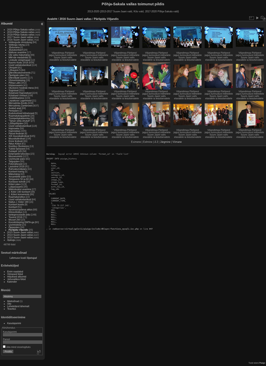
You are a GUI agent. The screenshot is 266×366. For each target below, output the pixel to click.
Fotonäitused (15, 164)
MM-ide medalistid (18, 57)
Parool (6, 339)
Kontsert (13, 207)
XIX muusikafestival (19, 136)
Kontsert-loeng (16, 171)
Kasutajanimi (14, 323)
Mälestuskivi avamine (20, 189)
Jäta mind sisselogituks (18, 347)
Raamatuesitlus (17, 197)
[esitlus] (257, 17)
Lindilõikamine (16, 98)
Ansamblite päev (17, 176)
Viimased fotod (15, 274)
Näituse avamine (17, 52)
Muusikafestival (17, 138)
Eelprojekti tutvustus (19, 153)
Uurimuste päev (17, 159)
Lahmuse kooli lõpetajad (23, 257)
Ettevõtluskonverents (20, 72)
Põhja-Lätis (15, 83)
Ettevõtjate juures (18, 77)
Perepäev (14, 110)
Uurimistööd (15, 224)
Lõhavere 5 (15, 70)
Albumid (6, 23)
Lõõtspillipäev (16, 123)
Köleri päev (15, 184)
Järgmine (165, 141)
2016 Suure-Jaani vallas (20, 39)
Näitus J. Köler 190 (19, 202)
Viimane (177, 141)
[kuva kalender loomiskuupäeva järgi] (263, 17)
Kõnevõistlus (15, 212)
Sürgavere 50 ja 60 (19, 179)
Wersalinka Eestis (18, 103)
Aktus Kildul (15, 143)
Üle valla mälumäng (19, 55)
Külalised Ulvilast (18, 95)
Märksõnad (13, 301)
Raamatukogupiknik (19, 115)
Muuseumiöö (15, 156)
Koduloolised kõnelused (21, 113)
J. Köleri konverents (19, 194)
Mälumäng (14, 174)
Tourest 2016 (15, 217)
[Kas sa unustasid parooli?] (38, 352)
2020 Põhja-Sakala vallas (20, 29)
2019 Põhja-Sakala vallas (20, 32)
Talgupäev (14, 161)
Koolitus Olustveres (19, 146)
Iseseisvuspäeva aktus (21, 209)
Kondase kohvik (17, 181)
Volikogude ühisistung (20, 42)
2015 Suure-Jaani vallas (20, 232)
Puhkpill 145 (15, 151)
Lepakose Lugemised (20, 100)
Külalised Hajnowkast (20, 93)
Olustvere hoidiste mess (21, 88)
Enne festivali (16, 141)
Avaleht (52, 18)
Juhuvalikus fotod (16, 279)
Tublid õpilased (17, 148)
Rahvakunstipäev (18, 169)
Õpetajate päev (17, 75)
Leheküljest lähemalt (18, 306)
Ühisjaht (13, 67)
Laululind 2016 (17, 166)
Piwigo (262, 363)
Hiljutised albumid (16, 276)
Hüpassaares (16, 85)
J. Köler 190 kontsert (19, 192)
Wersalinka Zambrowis (21, 105)
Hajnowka (14, 128)
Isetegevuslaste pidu (19, 214)
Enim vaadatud (15, 271)
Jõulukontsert (16, 50)
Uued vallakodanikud (20, 65)
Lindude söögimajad (19, 60)
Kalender (12, 281)
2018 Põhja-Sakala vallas (20, 34)
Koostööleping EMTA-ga (21, 222)
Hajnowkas (14, 131)
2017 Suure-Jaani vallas (20, 37)
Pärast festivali (16, 133)
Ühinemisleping (17, 80)
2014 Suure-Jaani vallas (20, 235)
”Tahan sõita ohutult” (19, 121)
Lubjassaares (16, 186)
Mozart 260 (14, 219)
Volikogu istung (17, 44)
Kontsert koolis (16, 204)
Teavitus (11, 309)
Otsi (9, 303)
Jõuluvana (14, 47)
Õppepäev (14, 227)
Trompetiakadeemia (19, 118)
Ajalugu (11, 240)
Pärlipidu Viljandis (18, 230)
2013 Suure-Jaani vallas (20, 237)
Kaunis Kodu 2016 (18, 62)
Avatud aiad (15, 108)
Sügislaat (13, 90)
